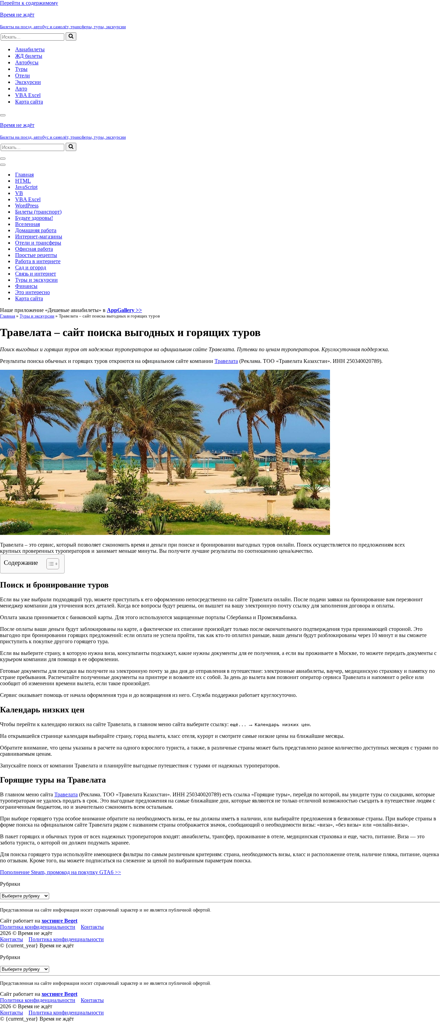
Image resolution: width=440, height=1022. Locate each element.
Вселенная (27, 224)
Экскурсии (28, 82)
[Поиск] (71, 36)
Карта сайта (29, 102)
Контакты (92, 927)
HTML (23, 181)
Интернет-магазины (38, 236)
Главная (24, 174)
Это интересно (32, 292)
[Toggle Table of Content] (49, 564)
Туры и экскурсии (36, 280)
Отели (22, 75)
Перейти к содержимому (29, 3)
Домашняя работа (35, 230)
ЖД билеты (28, 56)
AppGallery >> (124, 310)
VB (19, 193)
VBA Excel (28, 95)
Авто (21, 89)
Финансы (26, 286)
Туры (21, 69)
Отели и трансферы (38, 243)
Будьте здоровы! (34, 218)
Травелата (226, 361)
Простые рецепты (36, 255)
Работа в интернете (37, 261)
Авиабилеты (30, 49)
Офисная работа (34, 249)
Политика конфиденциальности (37, 927)
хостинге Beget (59, 921)
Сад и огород (30, 267)
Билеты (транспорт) (38, 212)
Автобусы (26, 62)
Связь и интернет (35, 274)
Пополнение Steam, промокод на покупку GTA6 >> (60, 872)
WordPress (26, 205)
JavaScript (26, 187)
